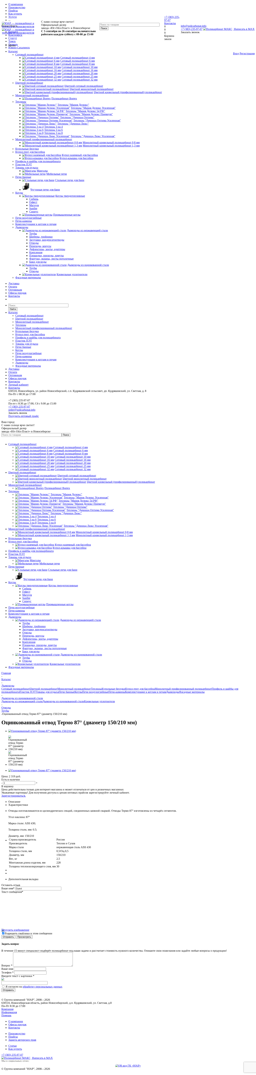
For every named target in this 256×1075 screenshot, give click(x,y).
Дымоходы (21, 227)
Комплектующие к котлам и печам (35, 224)
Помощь (6, 1015)
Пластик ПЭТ (23, 164)
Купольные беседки (27, 148)
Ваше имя (7, 888)
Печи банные (23, 177)
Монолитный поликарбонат (32, 95)
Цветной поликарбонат (29, 82)
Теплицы (20, 101)
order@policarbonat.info (21, 409)
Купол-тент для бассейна (30, 151)
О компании (15, 1021)
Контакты (170, 23)
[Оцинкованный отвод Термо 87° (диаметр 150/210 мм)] (42, 731)
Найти (13, 309)
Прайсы (13, 1036)
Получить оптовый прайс (23, 416)
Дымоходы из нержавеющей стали (21, 701)
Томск (12, 41)
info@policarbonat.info (193, 25)
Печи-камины (23, 221)
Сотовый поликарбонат (29, 54)
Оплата (12, 286)
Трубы (5, 710)
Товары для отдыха (26, 167)
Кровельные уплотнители (99, 701)
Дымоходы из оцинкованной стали (63, 701)
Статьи (12, 1045)
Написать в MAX (244, 29)
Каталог (13, 51)
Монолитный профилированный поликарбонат (43, 139)
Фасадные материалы (28, 277)
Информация (9, 1012)
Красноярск (15, 35)
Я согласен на (34, 986)
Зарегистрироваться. (13, 795)
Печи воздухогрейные (28, 217)
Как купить (15, 1048)
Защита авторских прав (22, 1039)
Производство (16, 1033)
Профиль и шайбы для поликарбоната (38, 161)
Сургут (12, 38)
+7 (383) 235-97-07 (192, 29)
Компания (7, 1009)
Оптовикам (15, 289)
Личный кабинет (18, 384)
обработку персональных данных (42, 986)
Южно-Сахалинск (19, 47)
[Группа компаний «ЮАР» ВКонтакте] (128, 1065)
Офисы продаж (17, 292)
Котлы (19, 192)
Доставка (13, 283)
